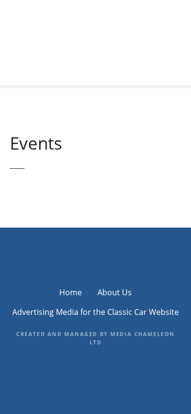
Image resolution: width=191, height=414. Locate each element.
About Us (114, 292)
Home (70, 292)
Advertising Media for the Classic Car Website (95, 312)
